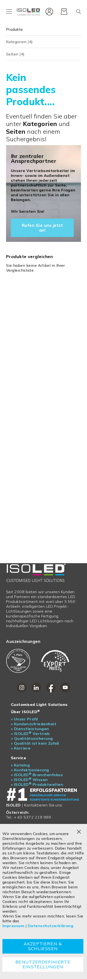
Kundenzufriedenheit (33, 723)
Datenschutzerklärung (50, 925)
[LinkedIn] (36, 687)
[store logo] (29, 11)
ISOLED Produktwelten (37, 784)
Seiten (15, 54)
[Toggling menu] (9, 11)
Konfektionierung (30, 769)
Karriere (21, 748)
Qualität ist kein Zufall (35, 743)
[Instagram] (22, 687)
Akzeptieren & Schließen (43, 946)
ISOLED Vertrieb (30, 733)
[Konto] (48, 11)
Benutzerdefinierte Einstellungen (42, 964)
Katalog (20, 765)
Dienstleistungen (30, 728)
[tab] (43, 29)
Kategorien (19, 41)
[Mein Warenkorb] (64, 11)
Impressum (13, 925)
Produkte (14, 29)
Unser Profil (24, 719)
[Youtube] (65, 687)
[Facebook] (51, 687)
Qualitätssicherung (32, 738)
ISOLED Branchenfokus (37, 774)
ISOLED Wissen (29, 779)
